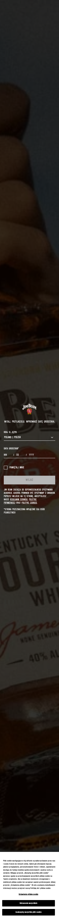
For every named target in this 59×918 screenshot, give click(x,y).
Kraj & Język (10, 432)
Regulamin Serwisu (19, 499)
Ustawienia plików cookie (28, 894)
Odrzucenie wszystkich (28, 903)
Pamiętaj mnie (16, 467)
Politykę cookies (29, 503)
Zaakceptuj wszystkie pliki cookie (28, 912)
